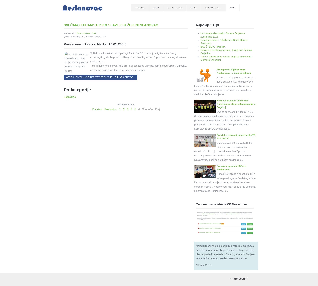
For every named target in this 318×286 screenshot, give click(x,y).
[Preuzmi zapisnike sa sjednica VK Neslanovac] (225, 222)
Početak (97, 109)
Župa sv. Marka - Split (86, 33)
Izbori (156, 8)
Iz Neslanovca (175, 8)
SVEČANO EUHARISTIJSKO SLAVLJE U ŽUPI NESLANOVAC (111, 25)
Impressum (240, 278)
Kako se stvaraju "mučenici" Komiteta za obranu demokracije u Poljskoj (236, 104)
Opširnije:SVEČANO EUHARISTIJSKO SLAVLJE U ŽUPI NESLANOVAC (99, 77)
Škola (193, 8)
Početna (140, 8)
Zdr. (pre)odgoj (213, 8)
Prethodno (110, 109)
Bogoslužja (70, 96)
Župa (232, 8)
